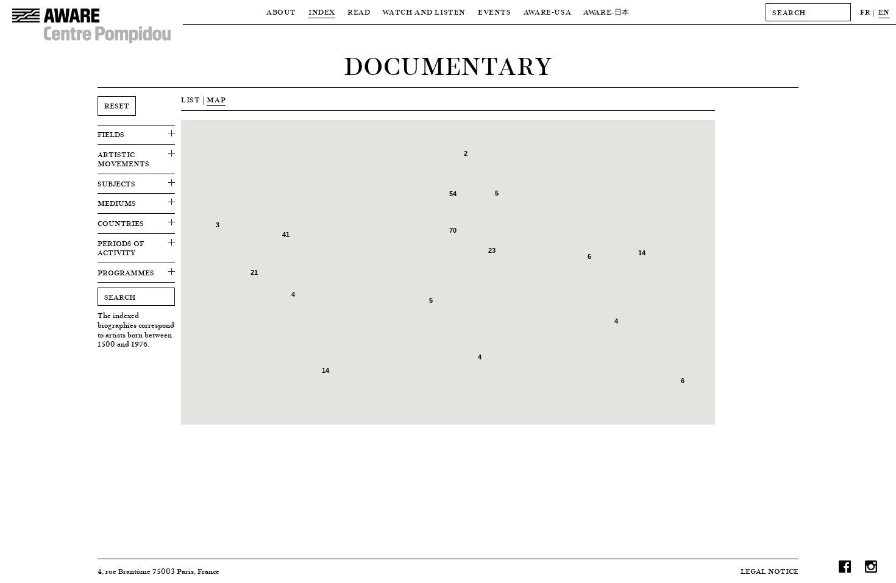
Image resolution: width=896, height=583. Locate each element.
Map (216, 99)
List (190, 99)
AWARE (606, 12)
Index (321, 12)
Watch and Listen (424, 12)
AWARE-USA (547, 12)
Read (358, 12)
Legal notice (769, 571)
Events (494, 12)
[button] (393, 154)
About (281, 12)
